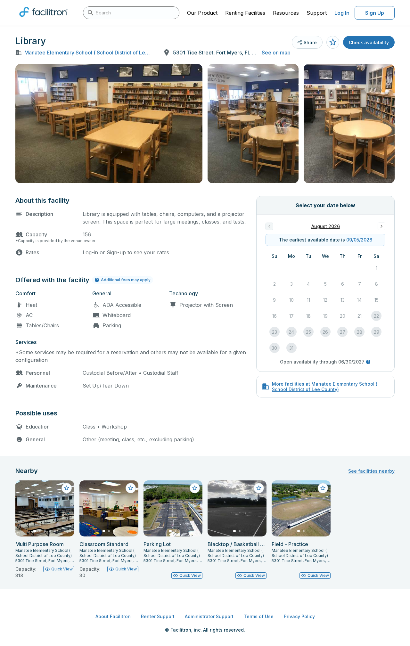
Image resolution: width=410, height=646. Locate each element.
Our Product (202, 13)
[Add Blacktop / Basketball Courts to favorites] (259, 488)
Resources (286, 13)
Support (317, 13)
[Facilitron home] (43, 19)
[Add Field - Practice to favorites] (323, 488)
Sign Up (374, 13)
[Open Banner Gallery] (108, 123)
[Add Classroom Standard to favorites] (131, 488)
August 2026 (325, 226)
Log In (341, 13)
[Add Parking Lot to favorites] (195, 488)
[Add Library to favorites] (332, 42)
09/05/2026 (359, 239)
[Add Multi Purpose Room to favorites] (67, 488)
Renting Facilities (245, 13)
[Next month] (381, 226)
